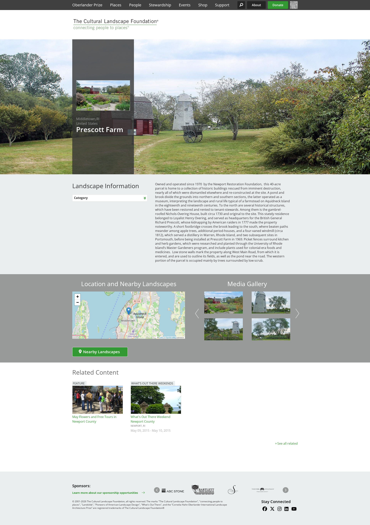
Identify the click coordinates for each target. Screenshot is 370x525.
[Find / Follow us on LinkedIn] (286, 509)
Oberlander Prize (87, 5)
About (256, 5)
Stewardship (160, 5)
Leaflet (161, 337)
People (135, 5)
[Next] (297, 313)
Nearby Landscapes (101, 351)
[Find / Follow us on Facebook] (264, 509)
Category (81, 198)
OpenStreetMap (171, 337)
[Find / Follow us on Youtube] (294, 509)
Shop (202, 5)
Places (115, 5)
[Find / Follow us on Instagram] (280, 509)
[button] (241, 5)
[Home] (294, 8)
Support (222, 5)
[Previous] (197, 313)
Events (185, 5)
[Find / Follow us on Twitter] (272, 509)
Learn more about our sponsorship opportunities (105, 493)
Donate (277, 5)
